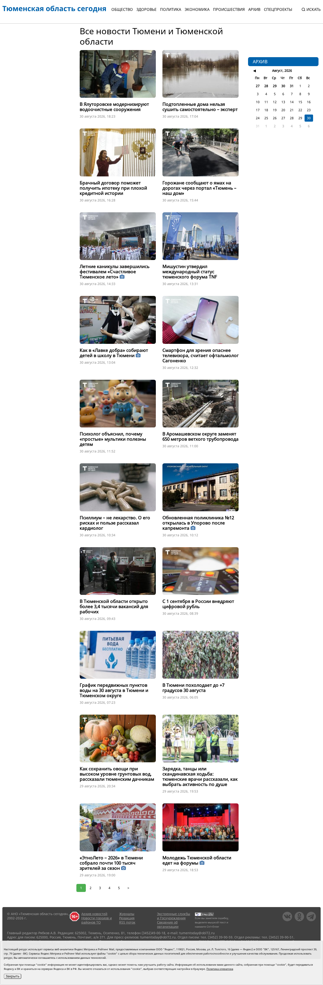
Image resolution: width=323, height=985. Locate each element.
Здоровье (146, 9)
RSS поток (127, 922)
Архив (254, 9)
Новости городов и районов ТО (96, 920)
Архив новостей (94, 914)
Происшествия (229, 9)
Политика (170, 9)
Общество (122, 9)
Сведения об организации (168, 924)
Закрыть (12, 976)
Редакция (127, 918)
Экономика (197, 9)
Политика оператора (219, 969)
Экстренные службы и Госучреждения (173, 916)
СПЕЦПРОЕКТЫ (278, 9)
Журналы (126, 914)
